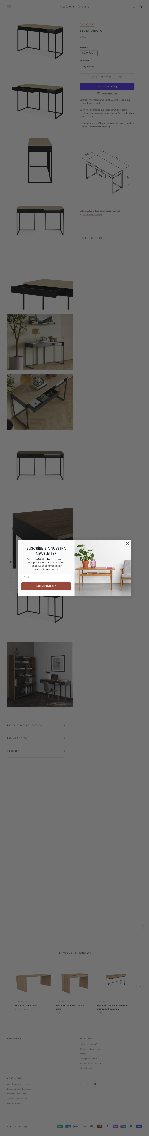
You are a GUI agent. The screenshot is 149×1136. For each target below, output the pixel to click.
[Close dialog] (127, 543)
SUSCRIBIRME (46, 586)
